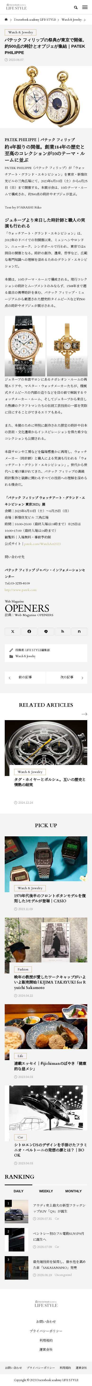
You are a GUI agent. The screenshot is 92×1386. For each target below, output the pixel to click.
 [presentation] (84, 714)
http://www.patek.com (21, 590)
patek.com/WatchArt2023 (42, 544)
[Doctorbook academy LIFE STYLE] (16, 7)
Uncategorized (63, 1275)
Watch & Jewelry (25, 656)
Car (57, 1218)
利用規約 (46, 1340)
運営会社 (46, 1349)
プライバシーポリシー (46, 1331)
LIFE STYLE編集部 (37, 650)
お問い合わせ (46, 1322)
